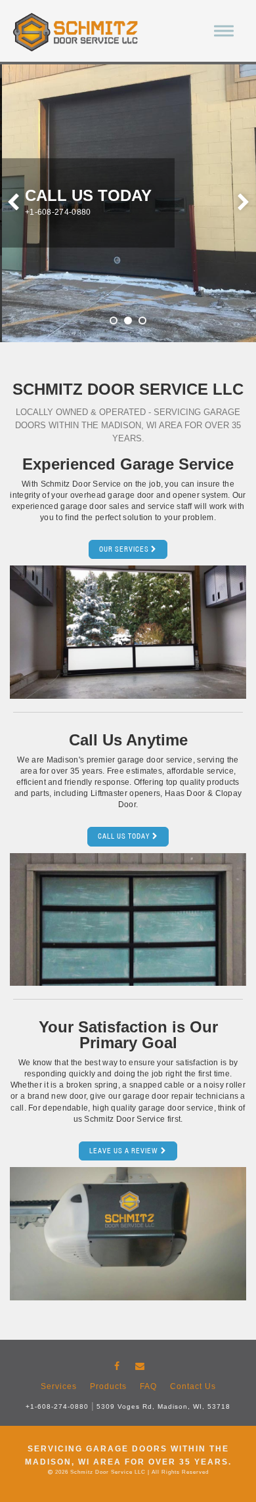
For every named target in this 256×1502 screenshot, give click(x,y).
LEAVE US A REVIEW (123, 1150)
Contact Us (193, 1386)
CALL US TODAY (124, 836)
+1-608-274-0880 (57, 1406)
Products (108, 1386)
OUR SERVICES (124, 549)
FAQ (148, 1386)
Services (59, 1386)
